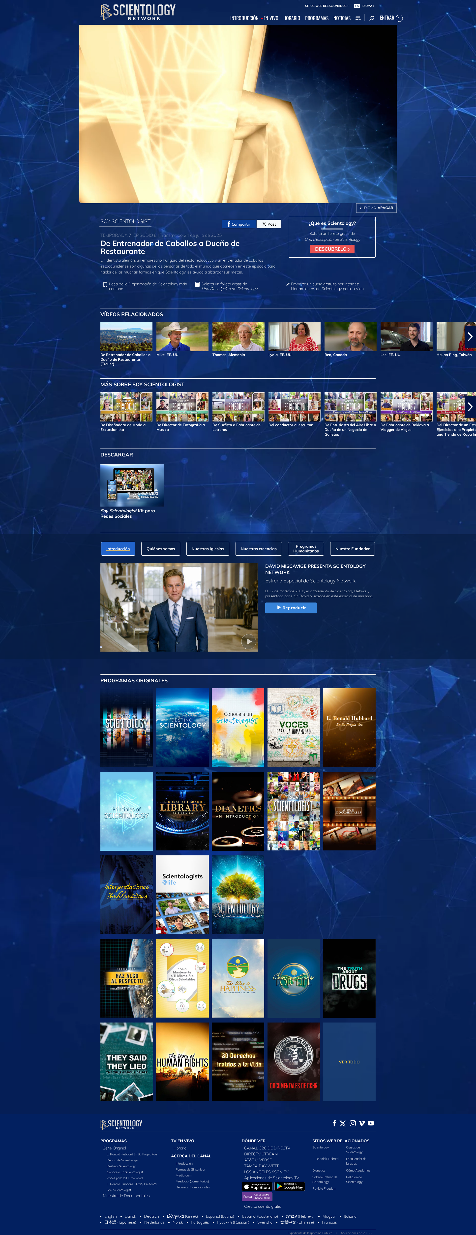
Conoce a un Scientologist (125, 1172)
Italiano (350, 1216)
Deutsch (151, 1216)
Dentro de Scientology (122, 1160)
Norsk (178, 1222)
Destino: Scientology (121, 1166)
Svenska (264, 1222)
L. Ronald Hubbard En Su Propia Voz (132, 1154)
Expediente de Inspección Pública (310, 1233)
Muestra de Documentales (126, 1195)
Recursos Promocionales (193, 1187)
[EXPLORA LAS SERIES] (126, 727)
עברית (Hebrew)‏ (300, 1216)
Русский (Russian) (233, 1222)
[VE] (126, 811)
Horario (180, 1147)
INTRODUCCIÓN (244, 18)
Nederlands (154, 1222)
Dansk (130, 1216)
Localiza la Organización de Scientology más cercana (148, 286)
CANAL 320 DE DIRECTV (267, 1147)
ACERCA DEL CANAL (191, 1155)
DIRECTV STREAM (261, 1153)
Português (200, 1222)
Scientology (320, 1147)
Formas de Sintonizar (190, 1169)
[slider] (249, 198)
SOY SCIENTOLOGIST (125, 221)
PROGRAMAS (316, 18)
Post (272, 224)
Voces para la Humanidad (125, 1178)
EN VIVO (271, 18)
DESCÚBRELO (331, 249)
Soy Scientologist (119, 1190)
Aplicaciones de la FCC (356, 1233)
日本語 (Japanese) (120, 1222)
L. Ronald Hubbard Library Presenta (131, 1184)
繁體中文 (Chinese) (297, 1222)
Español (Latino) (220, 1216)
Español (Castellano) (260, 1216)
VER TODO (349, 1061)
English (110, 1216)
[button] (5, 337)
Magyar (329, 1216)
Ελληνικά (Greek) (182, 1216)
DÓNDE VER (254, 1140)
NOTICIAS (342, 18)
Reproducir (294, 607)
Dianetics (318, 1170)
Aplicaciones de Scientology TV (271, 1177)
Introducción (184, 1163)
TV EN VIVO (182, 1140)
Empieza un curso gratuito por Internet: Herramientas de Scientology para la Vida (327, 286)
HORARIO (291, 18)
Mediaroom (184, 1175)
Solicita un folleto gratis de (229, 286)
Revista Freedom (324, 1188)
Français (329, 1222)
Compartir (241, 224)
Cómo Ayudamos (358, 1170)
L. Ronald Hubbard (325, 1159)
